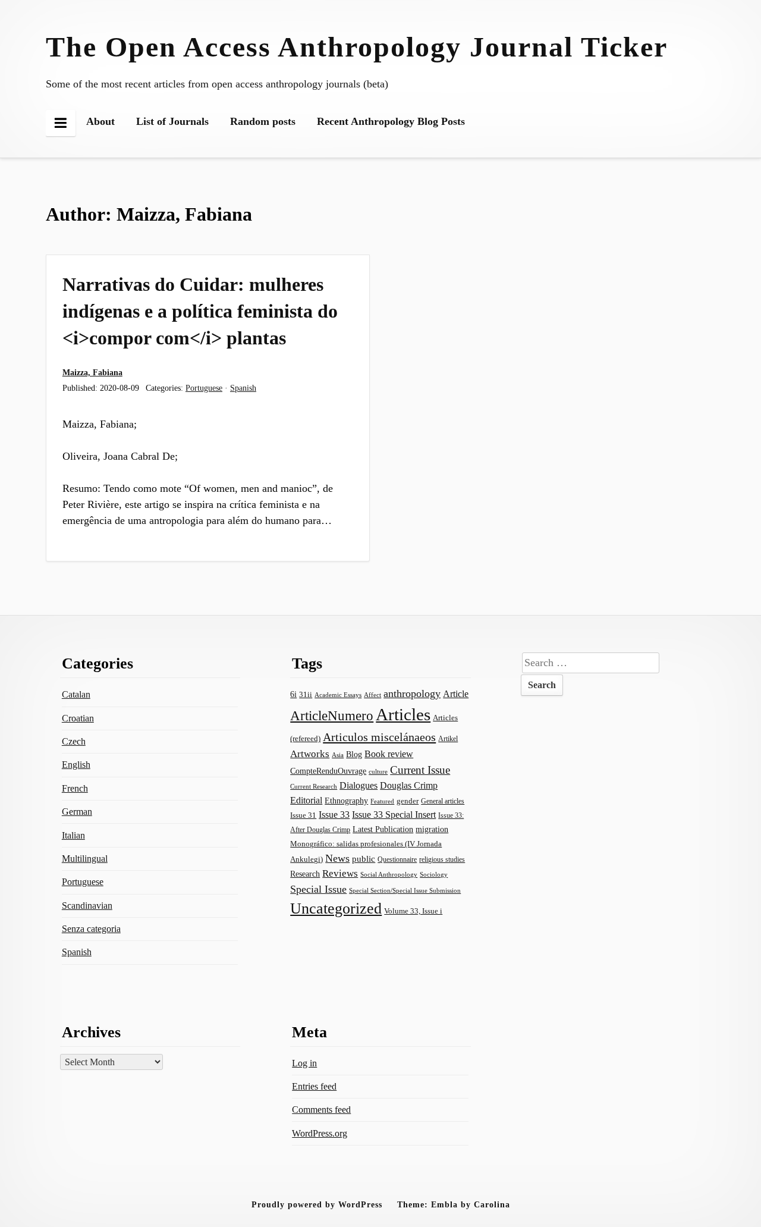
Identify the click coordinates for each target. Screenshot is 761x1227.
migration (432, 829)
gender (408, 800)
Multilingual (85, 858)
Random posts (262, 121)
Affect (372, 694)
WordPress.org (319, 1133)
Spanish (243, 388)
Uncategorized (336, 908)
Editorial (306, 800)
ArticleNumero (331, 715)
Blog (354, 754)
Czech (74, 741)
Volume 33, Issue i (413, 910)
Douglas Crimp (409, 785)
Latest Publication (383, 829)
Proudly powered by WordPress (316, 1204)
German (77, 812)
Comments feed (321, 1109)
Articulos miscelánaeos (379, 736)
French (75, 788)
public (363, 859)
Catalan (76, 694)
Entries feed (314, 1086)
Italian (73, 835)
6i (293, 694)
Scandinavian (87, 905)
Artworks (309, 754)
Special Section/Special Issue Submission (405, 890)
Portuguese (203, 388)
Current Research (313, 786)
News (337, 858)
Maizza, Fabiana (92, 372)
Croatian (78, 718)
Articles (403, 714)
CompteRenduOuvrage (328, 771)
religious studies (442, 859)
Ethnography (346, 800)
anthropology (412, 693)
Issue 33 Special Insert (394, 814)
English (76, 765)
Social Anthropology (388, 874)
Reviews (340, 873)
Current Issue (420, 770)
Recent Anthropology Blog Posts (391, 121)
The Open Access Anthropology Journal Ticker (357, 46)
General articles (442, 801)
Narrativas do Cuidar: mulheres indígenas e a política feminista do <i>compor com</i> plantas (200, 311)
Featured (382, 801)
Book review (388, 754)
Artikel (448, 739)
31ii (305, 694)
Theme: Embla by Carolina (453, 1204)
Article (455, 694)
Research (305, 873)
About (100, 121)
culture (378, 771)
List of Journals (172, 121)
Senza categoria (91, 929)
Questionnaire (397, 859)
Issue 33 (334, 814)
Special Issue (318, 889)
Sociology (434, 874)
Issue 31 (303, 815)
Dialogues (358, 785)
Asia (338, 755)
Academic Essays (338, 695)
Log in (304, 1063)
